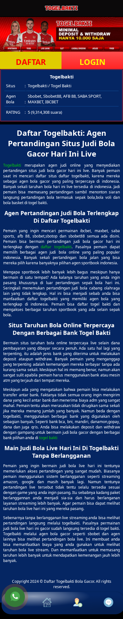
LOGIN (92, 61)
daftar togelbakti (56, 246)
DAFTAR (31, 61)
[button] (17, 603)
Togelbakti (12, 165)
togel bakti (48, 437)
